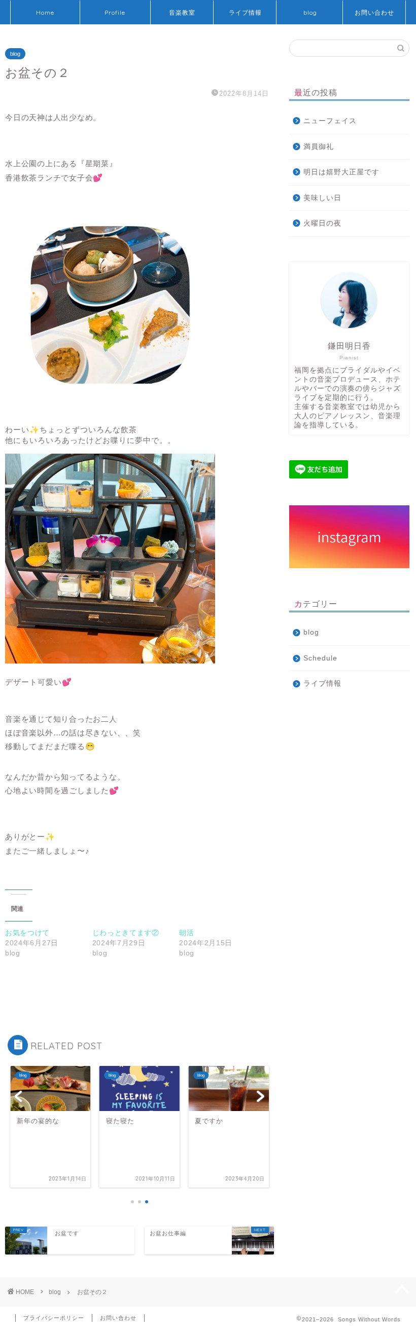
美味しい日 (322, 198)
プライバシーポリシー (53, 1318)
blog (310, 12)
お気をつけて (27, 933)
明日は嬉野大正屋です (341, 172)
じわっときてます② (125, 933)
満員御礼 (318, 147)
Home (45, 12)
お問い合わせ (374, 12)
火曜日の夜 (322, 223)
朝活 (186, 933)
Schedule (320, 658)
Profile (115, 12)
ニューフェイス (330, 121)
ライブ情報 (245, 12)
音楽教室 (182, 12)
